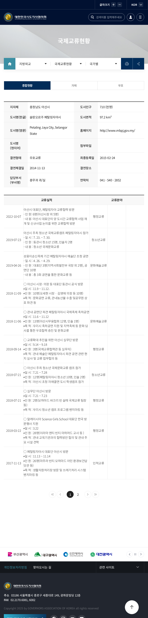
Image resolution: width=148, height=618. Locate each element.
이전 (60, 494)
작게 (119, 4)
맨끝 (95, 494)
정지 (135, 554)
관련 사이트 (106, 567)
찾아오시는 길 (42, 567)
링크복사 (138, 64)
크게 (113, 4)
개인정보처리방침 (15, 567)
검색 (92, 17)
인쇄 (127, 64)
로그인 (131, 17)
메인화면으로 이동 (9, 64)
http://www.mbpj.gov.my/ (117, 130)
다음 (87, 494)
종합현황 (27, 85)
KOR (134, 5)
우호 (120, 85)
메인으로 (22, 586)
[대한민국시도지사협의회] (25, 17)
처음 (52, 494)
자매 (74, 85)
